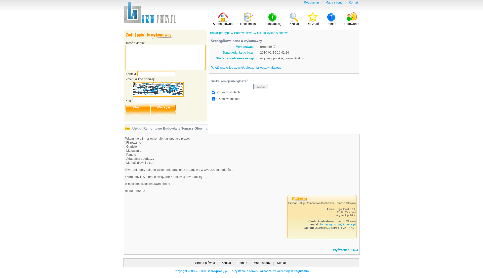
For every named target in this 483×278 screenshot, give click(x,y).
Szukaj (226, 263)
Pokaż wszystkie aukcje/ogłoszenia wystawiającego (246, 67)
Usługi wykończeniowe (273, 33)
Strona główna (205, 263)
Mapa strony (334, 2)
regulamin (301, 271)
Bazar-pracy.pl (220, 33)
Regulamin (311, 2)
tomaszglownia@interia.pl (338, 224)
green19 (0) (268, 47)
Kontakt (354, 2)
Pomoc (242, 263)
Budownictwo (243, 33)
